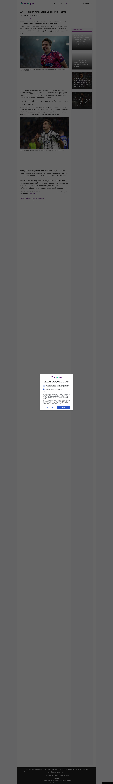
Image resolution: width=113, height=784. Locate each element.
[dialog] (56, 392)
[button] (56, 392)
